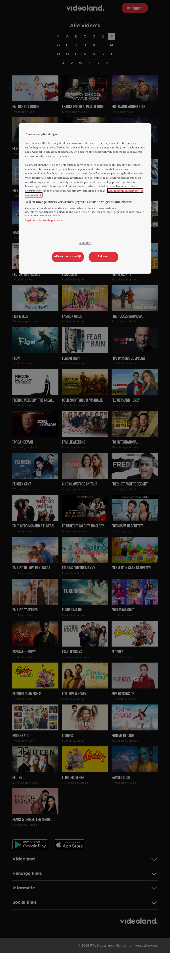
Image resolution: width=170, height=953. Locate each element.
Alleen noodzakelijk (67, 256)
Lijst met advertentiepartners (43, 220)
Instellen (85, 243)
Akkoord (103, 256)
